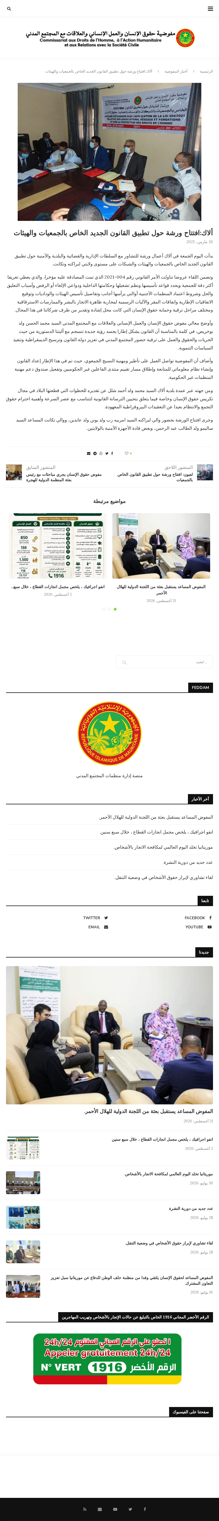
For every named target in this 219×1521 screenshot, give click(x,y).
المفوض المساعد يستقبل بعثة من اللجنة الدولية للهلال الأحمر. (156, 817)
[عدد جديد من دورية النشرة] (23, 1217)
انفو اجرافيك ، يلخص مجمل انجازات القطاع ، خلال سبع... (58, 586)
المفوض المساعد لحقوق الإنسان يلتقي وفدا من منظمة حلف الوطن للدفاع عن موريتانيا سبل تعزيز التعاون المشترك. (132, 1280)
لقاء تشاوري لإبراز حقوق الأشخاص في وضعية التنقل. (163, 877)
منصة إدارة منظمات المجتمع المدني (109, 775)
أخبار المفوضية (176, 71)
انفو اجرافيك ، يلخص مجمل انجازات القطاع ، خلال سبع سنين (156, 832)
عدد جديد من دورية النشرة (188, 862)
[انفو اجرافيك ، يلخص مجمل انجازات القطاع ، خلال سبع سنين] (58, 546)
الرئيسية (206, 71)
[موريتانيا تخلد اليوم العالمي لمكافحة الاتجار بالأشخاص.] (23, 1182)
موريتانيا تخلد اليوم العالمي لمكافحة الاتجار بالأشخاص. (163, 847)
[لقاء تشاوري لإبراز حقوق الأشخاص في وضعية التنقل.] (23, 1251)
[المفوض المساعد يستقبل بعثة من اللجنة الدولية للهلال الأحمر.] (161, 546)
